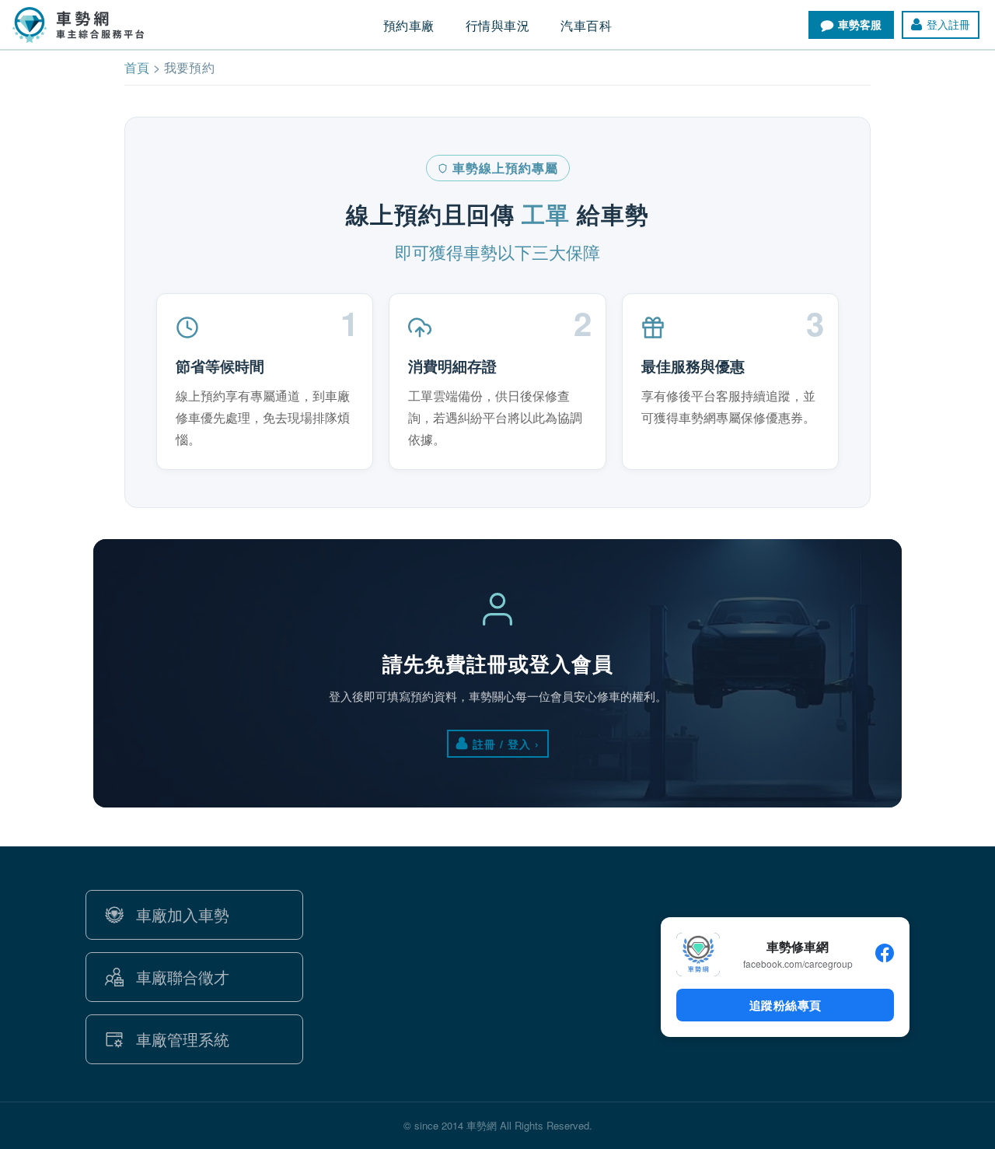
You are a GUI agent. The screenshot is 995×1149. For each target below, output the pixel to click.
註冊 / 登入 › (506, 743)
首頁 (137, 67)
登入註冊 (948, 24)
